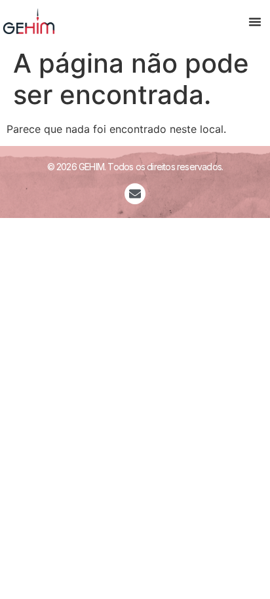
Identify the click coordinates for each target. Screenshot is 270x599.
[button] (255, 21)
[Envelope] (135, 193)
